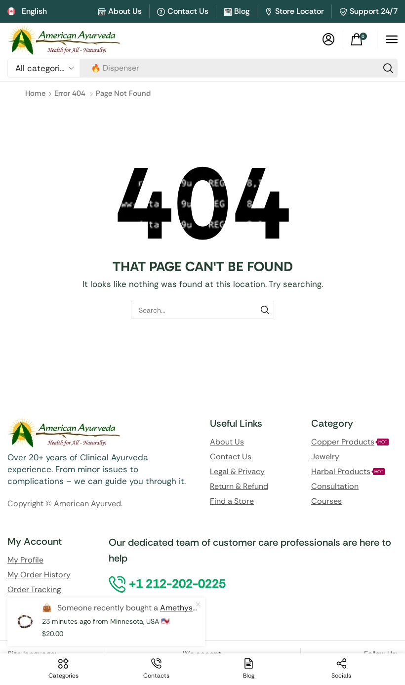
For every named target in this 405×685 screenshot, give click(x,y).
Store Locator (299, 11)
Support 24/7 (374, 11)
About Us (125, 11)
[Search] (388, 68)
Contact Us (187, 11)
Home (35, 93)
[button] (328, 39)
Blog (241, 11)
